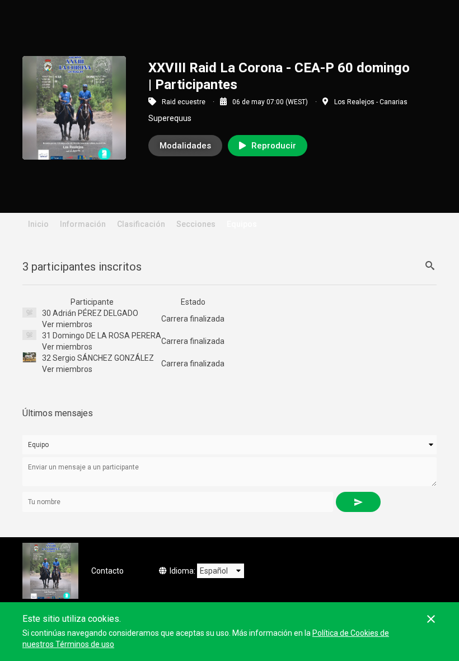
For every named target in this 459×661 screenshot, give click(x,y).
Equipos (242, 224)
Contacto (107, 570)
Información (83, 224)
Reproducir (273, 146)
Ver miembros (67, 324)
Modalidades (185, 146)
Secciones (196, 224)
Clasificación (141, 224)
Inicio (38, 224)
